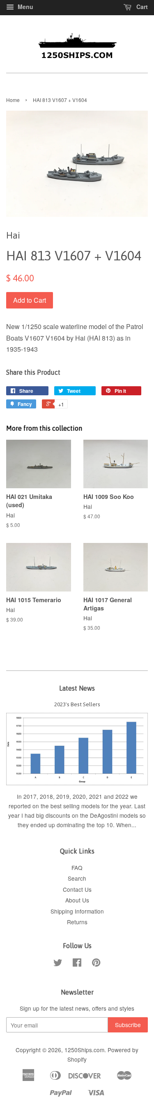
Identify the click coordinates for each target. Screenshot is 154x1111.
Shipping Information (77, 911)
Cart (141, 6)
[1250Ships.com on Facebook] (77, 964)
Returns (77, 922)
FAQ (77, 867)
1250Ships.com (84, 1050)
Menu (24, 6)
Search (77, 878)
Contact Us (77, 889)
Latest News (77, 688)
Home (13, 99)
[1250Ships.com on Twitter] (57, 964)
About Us (77, 900)
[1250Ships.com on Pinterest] (96, 964)
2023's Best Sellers (77, 704)
